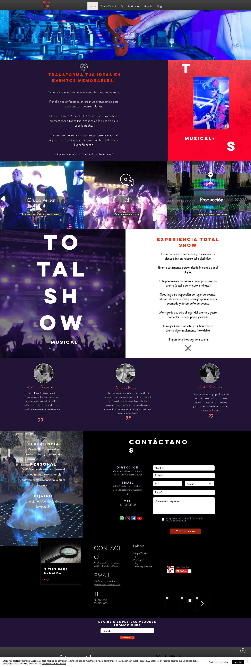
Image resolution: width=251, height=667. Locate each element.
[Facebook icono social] (133, 518)
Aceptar (238, 662)
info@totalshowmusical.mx (127, 486)
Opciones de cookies (218, 662)
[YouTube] (139, 518)
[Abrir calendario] (210, 484)
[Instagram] (128, 518)
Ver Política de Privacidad (54, 663)
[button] (140, 553)
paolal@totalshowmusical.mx (127, 491)
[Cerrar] (247, 662)
